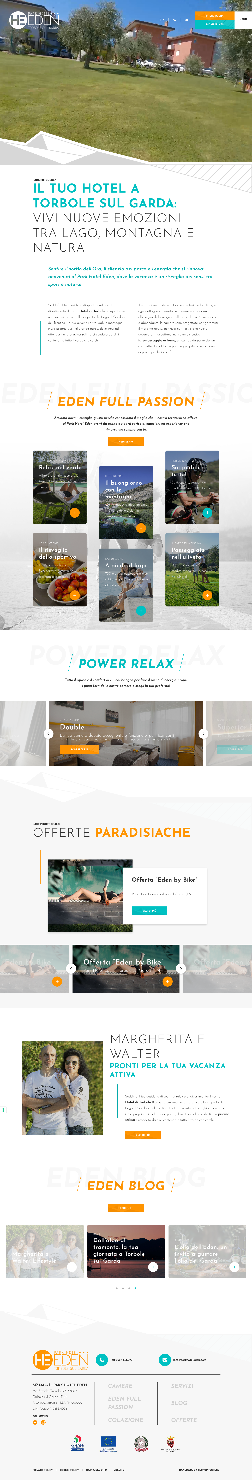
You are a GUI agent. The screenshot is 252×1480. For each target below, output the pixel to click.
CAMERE (120, 1386)
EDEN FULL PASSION (124, 1403)
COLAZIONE (125, 1420)
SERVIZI (182, 1386)
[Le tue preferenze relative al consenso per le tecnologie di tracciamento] (3, 1110)
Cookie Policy (69, 1470)
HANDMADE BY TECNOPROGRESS (199, 1470)
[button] (117, 1288)
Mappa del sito (96, 1470)
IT (160, 20)
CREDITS (119, 1470)
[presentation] (49, 734)
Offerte (184, 1420)
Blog (179, 1403)
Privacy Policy (43, 1470)
